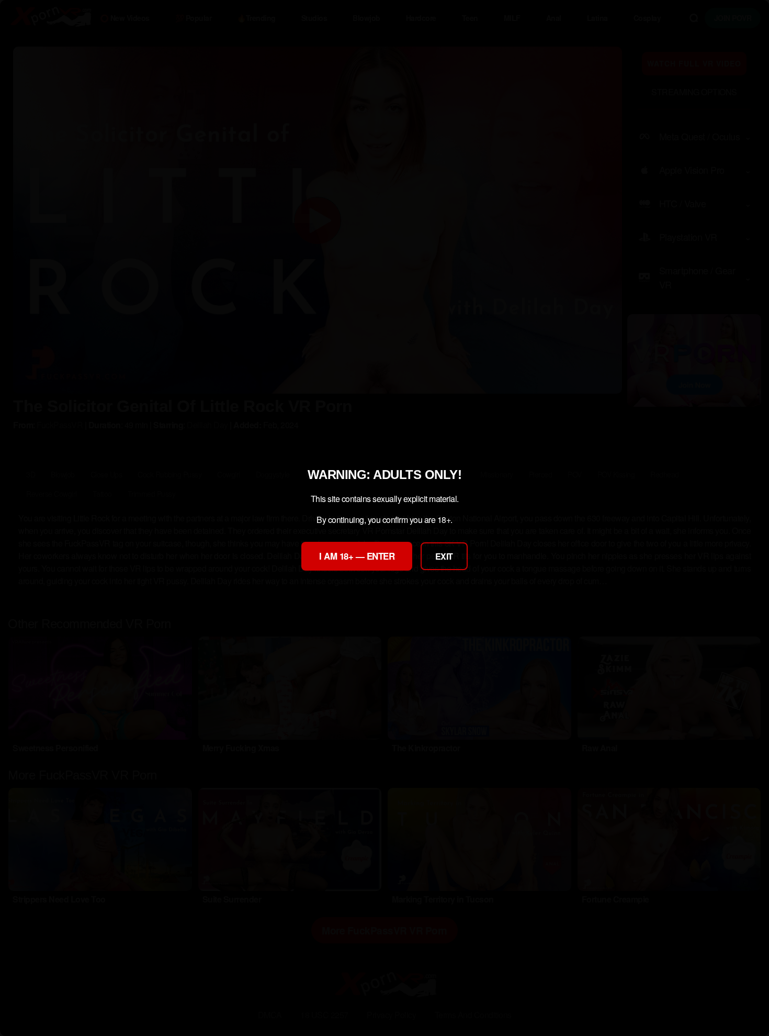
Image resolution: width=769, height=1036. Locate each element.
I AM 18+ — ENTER (356, 556)
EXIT (444, 556)
